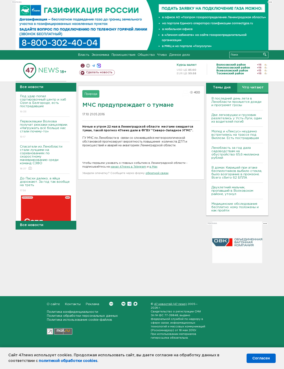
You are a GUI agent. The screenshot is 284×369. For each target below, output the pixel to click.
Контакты (73, 304)
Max (135, 304)
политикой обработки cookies (68, 361)
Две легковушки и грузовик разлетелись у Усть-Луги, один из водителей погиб (236, 118)
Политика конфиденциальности (72, 312)
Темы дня (222, 87)
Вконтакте (123, 304)
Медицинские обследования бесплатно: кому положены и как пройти (235, 207)
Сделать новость (99, 72)
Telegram (129, 304)
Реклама (92, 304)
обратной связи (157, 173)
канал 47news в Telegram (128, 167)
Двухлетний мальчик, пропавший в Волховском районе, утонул (232, 190)
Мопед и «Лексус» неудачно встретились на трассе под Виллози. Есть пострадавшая (235, 134)
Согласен (261, 358)
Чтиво (162, 54)
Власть (83, 54)
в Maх (153, 167)
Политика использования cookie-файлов (79, 319)
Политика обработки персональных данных (82, 315)
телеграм (93, 66)
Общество (146, 54)
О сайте (53, 304)
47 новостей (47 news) (170, 304)
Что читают (253, 87)
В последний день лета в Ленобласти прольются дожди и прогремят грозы (236, 102)
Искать (264, 54)
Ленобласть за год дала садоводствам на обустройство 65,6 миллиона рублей (235, 153)
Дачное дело (179, 54)
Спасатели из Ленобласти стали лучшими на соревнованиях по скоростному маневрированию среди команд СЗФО (41, 157)
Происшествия (123, 54)
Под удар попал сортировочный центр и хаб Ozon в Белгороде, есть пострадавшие (43, 104)
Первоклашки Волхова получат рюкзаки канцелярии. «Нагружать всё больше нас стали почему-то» (44, 129)
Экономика (100, 54)
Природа (90, 94)
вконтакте (88, 66)
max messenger (99, 66)
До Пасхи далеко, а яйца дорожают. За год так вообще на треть (45, 184)
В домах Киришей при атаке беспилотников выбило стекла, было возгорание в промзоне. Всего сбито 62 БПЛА (236, 172)
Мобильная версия (83, 66)
